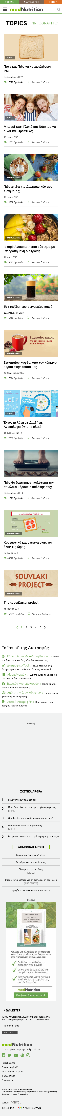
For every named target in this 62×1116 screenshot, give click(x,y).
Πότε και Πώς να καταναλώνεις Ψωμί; (27, 69)
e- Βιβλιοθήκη (8, 1076)
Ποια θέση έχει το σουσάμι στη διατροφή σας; (32, 809)
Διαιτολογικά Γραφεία (12, 1071)
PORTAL (9, 2)
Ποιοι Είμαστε (8, 1063)
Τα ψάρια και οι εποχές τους (31, 862)
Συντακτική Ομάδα (10, 1067)
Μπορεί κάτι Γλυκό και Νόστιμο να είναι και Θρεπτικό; (30, 129)
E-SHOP (53, 2)
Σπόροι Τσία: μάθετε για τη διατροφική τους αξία (31, 882)
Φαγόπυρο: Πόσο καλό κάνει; (31, 855)
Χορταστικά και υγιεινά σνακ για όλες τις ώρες (28, 544)
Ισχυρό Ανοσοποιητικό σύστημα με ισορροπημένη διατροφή (29, 249)
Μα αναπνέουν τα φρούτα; (22, 799)
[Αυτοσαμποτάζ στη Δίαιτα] (31, 951)
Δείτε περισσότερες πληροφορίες (14, 1094)
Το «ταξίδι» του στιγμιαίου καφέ (28, 307)
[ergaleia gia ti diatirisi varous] (31, 463)
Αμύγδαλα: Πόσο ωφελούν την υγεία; (31, 890)
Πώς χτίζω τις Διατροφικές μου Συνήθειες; (28, 189)
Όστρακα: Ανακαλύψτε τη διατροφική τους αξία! (33, 836)
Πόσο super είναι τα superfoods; (25, 827)
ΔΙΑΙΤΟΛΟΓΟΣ (31, 2)
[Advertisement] (31, 757)
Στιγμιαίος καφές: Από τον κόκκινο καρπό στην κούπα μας (30, 364)
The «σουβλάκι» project (21, 603)
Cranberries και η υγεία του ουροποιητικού (30, 818)
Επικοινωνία (7, 1080)
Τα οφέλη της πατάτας (31, 871)
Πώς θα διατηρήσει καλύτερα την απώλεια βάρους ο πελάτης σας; (29, 485)
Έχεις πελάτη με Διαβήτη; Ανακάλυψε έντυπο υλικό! (23, 424)
